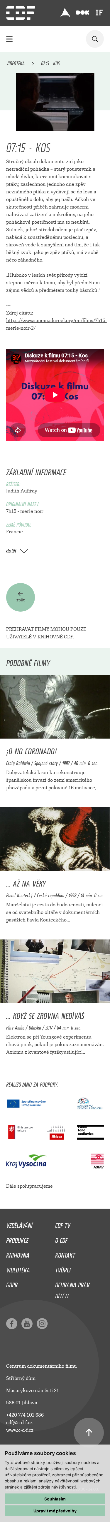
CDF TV (62, 1224)
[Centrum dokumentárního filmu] (20, 13)
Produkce (17, 1239)
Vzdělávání (19, 1224)
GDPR (12, 1283)
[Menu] (9, 39)
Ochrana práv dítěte (72, 1289)
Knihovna (17, 1254)
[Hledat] (95, 39)
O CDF (61, 1239)
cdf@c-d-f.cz (19, 1422)
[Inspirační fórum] (99, 12)
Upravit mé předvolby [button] (55, 1510)
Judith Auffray (21, 491)
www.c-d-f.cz (19, 1430)
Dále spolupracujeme (29, 1186)
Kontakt (65, 1254)
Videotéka (15, 62)
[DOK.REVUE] (82, 12)
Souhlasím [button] (55, 1498)
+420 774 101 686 (25, 1415)
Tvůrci (63, 1269)
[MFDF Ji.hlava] (65, 12)
